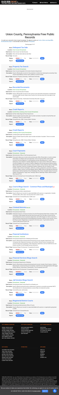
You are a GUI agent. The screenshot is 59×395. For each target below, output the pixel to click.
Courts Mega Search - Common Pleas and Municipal (32, 187)
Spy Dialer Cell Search (45, 330)
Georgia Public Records (7, 357)
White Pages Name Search (27, 327)
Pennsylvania (31, 41)
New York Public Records (8, 355)
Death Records (24, 333)
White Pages (43, 327)
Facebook (42, 354)
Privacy (42, 355)
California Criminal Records (8, 332)
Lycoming (48, 40)
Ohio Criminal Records (7, 336)
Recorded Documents (21, 87)
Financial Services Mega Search (25, 258)
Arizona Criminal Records (8, 330)
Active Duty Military (25, 332)
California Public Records (8, 349)
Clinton (43, 40)
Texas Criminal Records (7, 333)
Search (35, 2)
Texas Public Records (7, 351)
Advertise (42, 351)
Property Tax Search (20, 67)
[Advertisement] (30, 20)
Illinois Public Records (7, 360)
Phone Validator (44, 332)
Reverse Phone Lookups (45, 328)
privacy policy (36, 391)
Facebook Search (25, 328)
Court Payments (19, 151)
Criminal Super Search (7, 328)
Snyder (10, 41)
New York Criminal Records (8, 338)
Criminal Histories (19, 207)
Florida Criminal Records (8, 335)
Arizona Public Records (7, 354)
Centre (40, 40)
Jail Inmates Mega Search (23, 280)
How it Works (44, 2)
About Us (54, 2)
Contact (42, 352)
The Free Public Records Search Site (13, 3)
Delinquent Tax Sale (20, 47)
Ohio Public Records (6, 358)
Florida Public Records (7, 352)
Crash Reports (18, 109)
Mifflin (51, 40)
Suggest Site (43, 357)
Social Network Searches (27, 330)
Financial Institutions (21, 234)
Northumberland (4, 41)
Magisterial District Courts (23, 301)
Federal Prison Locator (7, 327)
